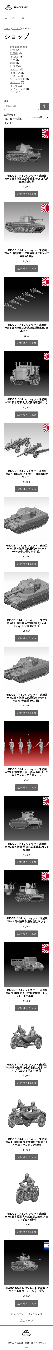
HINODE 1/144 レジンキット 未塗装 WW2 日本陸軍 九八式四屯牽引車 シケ (26, 401)
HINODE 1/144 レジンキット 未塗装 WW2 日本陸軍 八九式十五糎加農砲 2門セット (26, 473)
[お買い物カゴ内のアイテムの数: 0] (23, 18)
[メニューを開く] (6, 18)
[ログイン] (14, 18)
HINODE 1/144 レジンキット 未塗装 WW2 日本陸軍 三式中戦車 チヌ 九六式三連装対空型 (26, 178)
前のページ (17, 1313)
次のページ (26, 1320)
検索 (6, 101)
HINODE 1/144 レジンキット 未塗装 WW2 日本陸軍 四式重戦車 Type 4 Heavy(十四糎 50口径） (26, 697)
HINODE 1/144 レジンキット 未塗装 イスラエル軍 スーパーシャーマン (26, 1290)
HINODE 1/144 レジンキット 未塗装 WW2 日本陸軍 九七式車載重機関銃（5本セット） (26, 327)
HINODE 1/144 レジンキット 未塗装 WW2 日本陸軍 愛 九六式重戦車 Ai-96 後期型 (26, 846)
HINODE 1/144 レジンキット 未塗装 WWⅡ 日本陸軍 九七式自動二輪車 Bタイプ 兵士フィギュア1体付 (26, 1142)
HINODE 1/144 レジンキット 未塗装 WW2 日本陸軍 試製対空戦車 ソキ (26, 920)
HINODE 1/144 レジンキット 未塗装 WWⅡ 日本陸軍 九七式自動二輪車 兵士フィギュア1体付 (26, 1216)
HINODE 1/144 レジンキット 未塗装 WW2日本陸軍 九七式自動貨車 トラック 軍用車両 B (26, 992)
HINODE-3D (21, 7)
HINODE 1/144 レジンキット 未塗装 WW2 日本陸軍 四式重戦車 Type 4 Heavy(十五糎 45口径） (26, 623)
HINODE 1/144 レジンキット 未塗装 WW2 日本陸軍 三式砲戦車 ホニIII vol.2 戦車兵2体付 (26, 253)
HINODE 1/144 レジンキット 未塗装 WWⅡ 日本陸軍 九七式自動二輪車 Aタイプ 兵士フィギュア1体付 (26, 1067)
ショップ (16, 28)
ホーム (7, 28)
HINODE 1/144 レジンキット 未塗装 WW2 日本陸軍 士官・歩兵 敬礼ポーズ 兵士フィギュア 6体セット (26, 772)
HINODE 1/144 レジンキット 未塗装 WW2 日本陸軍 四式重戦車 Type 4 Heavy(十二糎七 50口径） (26, 548)
